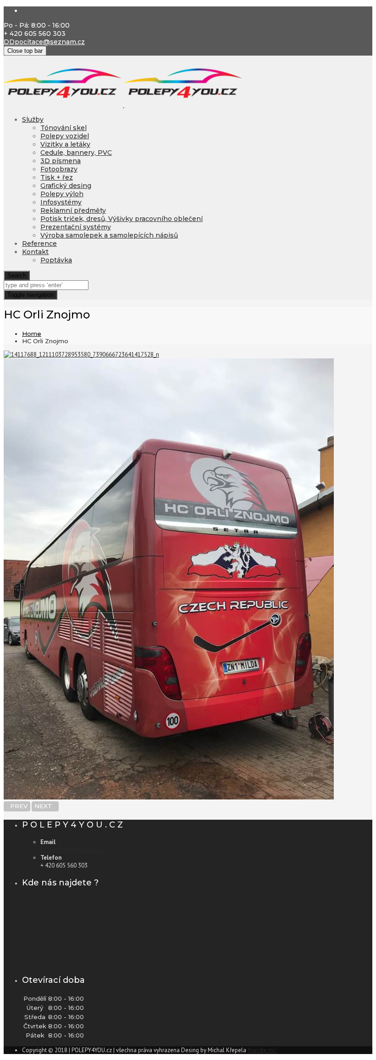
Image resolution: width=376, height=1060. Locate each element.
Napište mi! (262, 1050)
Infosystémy (61, 202)
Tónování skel (63, 128)
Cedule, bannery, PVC (76, 152)
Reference (39, 243)
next (45, 806)
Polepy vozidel (64, 136)
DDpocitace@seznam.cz (44, 42)
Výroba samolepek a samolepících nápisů (109, 235)
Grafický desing (65, 185)
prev (17, 806)
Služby (33, 119)
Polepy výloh (61, 194)
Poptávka (56, 260)
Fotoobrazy (58, 169)
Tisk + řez (56, 177)
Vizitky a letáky (65, 144)
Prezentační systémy (75, 227)
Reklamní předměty (73, 210)
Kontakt (35, 252)
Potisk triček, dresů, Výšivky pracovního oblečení (121, 219)
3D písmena (60, 161)
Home (31, 333)
